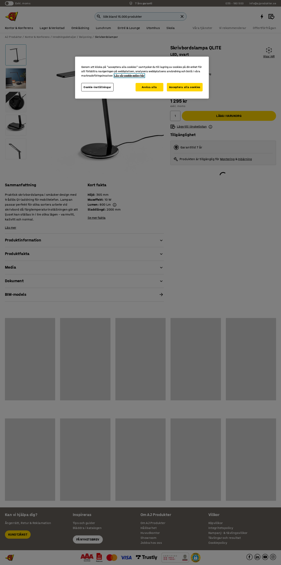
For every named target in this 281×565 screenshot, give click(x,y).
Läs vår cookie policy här (129, 75)
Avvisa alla (149, 87)
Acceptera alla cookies (184, 87)
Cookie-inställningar (97, 87)
